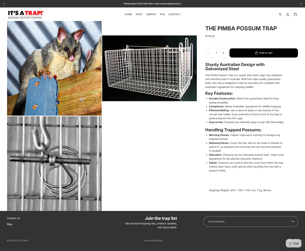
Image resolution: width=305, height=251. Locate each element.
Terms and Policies (152, 240)
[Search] (280, 14)
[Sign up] (292, 221)
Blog (9, 224)
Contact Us (13, 218)
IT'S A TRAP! (21, 240)
